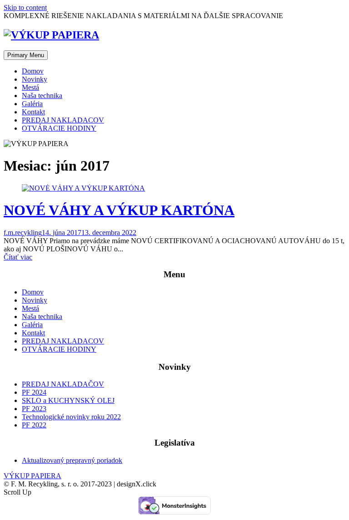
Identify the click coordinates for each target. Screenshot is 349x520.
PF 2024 (34, 392)
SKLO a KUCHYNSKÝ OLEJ (68, 400)
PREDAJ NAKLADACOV (63, 120)
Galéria (32, 104)
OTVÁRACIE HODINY (59, 128)
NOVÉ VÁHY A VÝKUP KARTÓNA (119, 210)
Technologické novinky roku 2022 (71, 417)
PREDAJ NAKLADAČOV (63, 384)
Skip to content (25, 7)
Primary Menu (25, 55)
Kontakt (33, 112)
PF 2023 (34, 408)
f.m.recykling (23, 232)
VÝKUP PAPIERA (32, 476)
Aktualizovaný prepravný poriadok (72, 460)
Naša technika (42, 95)
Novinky (34, 79)
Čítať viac (18, 257)
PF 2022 (34, 425)
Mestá (30, 87)
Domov (33, 71)
